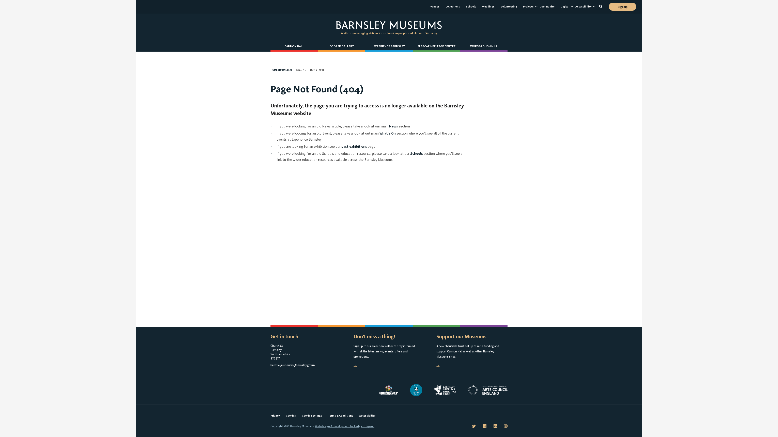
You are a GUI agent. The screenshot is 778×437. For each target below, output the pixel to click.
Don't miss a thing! (374, 336)
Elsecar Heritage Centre (436, 46)
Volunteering (509, 6)
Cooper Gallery (342, 46)
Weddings (488, 6)
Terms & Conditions (340, 415)
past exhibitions (354, 146)
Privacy (275, 415)
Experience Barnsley (389, 46)
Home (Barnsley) (281, 70)
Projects (528, 6)
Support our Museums (461, 336)
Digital (565, 6)
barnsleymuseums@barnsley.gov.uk (292, 365)
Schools (471, 6)
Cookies (291, 415)
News (393, 126)
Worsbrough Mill (484, 46)
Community (547, 6)
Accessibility (583, 6)
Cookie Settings (312, 415)
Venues (434, 6)
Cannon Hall (294, 46)
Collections (453, 6)
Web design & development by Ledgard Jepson (344, 426)
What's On (387, 133)
